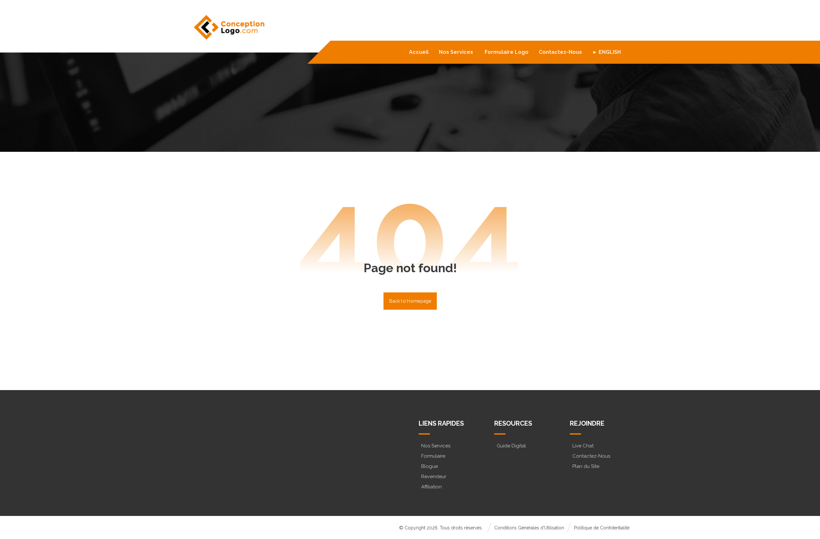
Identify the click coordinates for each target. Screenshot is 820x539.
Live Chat (583, 446)
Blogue (429, 466)
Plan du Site (585, 466)
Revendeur (433, 476)
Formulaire (433, 456)
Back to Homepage (410, 301)
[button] (218, 456)
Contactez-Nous (591, 456)
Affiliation (431, 487)
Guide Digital (511, 446)
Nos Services (435, 446)
